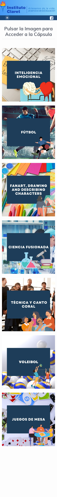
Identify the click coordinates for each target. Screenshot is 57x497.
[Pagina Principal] (27, 12)
